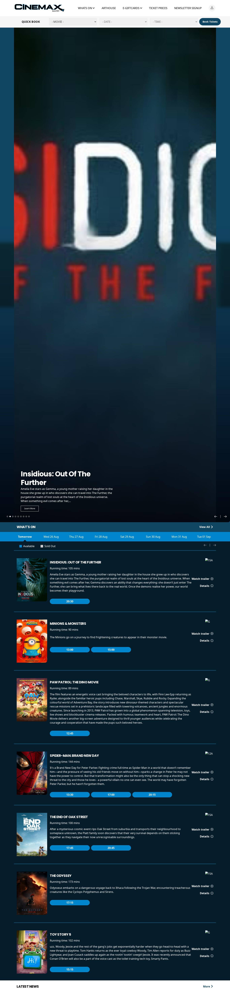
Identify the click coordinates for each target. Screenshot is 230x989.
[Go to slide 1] (7, 516)
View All (205, 527)
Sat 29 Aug (127, 537)
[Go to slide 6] (21, 516)
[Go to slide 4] (15, 516)
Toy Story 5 (60, 934)
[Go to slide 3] (12, 516)
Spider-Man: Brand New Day (74, 755)
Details (205, 586)
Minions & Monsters (68, 623)
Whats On (85, 8)
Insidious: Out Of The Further (75, 562)
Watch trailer (201, 579)
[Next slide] (225, 516)
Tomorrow (25, 537)
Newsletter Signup (188, 8)
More (207, 986)
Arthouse (109, 8)
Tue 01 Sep (204, 537)
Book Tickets (210, 21)
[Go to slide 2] (10, 516)
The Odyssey (60, 875)
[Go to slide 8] (26, 516)
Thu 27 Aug (76, 537)
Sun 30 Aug (153, 537)
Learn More (29, 508)
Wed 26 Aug (51, 537)
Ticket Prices (158, 8)
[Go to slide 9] (29, 516)
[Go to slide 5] (18, 516)
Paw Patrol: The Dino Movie (74, 682)
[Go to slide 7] (23, 516)
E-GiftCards (131, 8)
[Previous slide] (217, 516)
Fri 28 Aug (101, 537)
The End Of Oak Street (69, 817)
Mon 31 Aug (179, 537)
